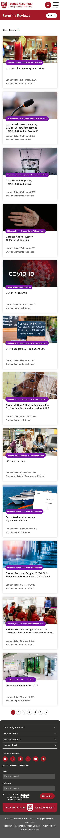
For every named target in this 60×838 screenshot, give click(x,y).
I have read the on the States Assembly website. (18, 797)
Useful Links (30, 822)
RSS (50, 15)
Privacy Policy (48, 826)
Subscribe (47, 796)
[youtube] (35, 759)
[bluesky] (5, 759)
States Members (12, 739)
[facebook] (20, 759)
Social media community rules (16, 765)
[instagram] (43, 759)
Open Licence (33, 826)
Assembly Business (14, 727)
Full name (7, 783)
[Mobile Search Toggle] (48, 5)
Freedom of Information (15, 826)
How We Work (11, 733)
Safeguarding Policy (30, 829)
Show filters (9, 30)
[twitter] (12, 759)
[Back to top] (56, 834)
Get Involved (10, 745)
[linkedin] (28, 759)
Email (5, 771)
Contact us (48, 819)
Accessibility (35, 819)
